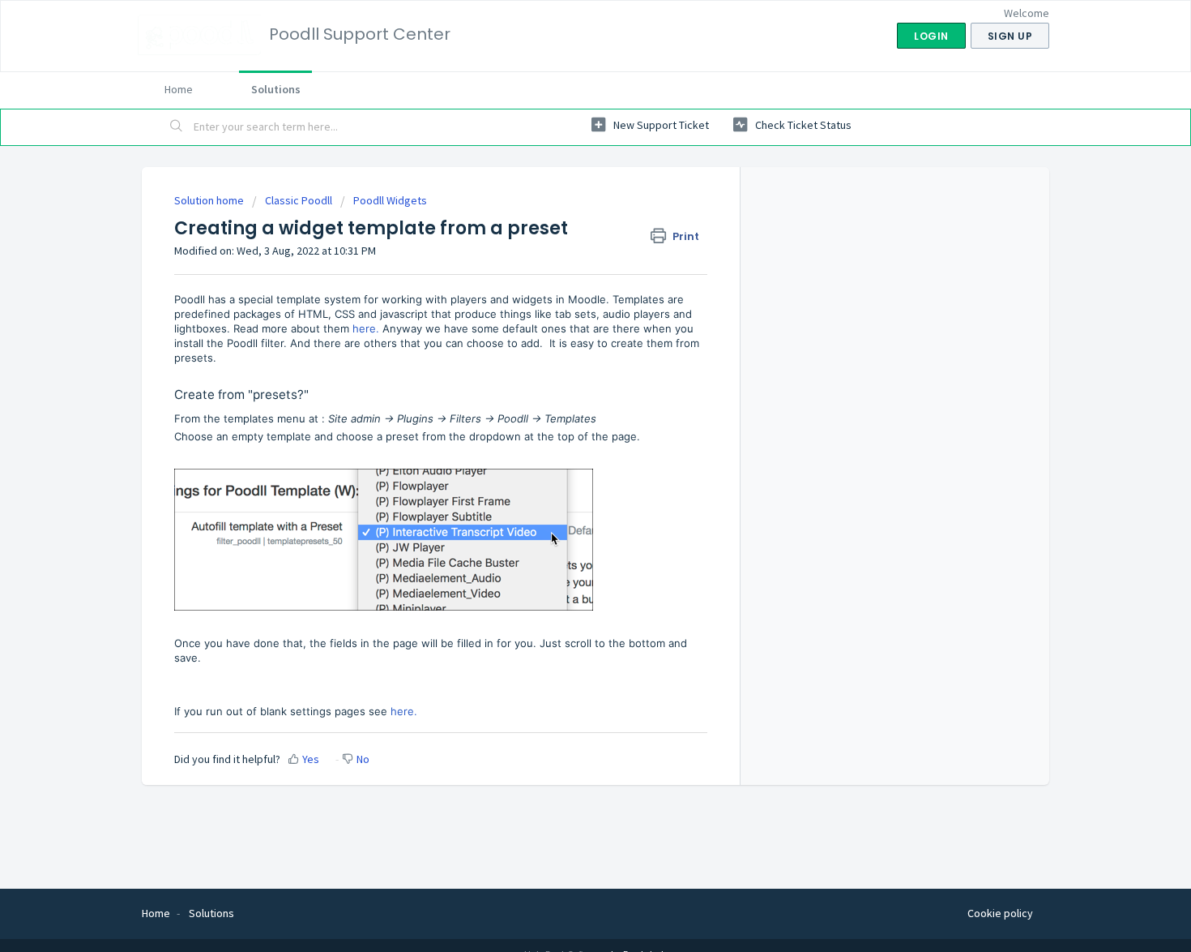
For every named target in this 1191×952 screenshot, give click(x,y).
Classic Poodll (298, 200)
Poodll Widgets (390, 200)
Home (178, 89)
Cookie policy (1000, 913)
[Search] (177, 127)
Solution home (210, 200)
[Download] (565, 264)
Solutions (276, 89)
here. (365, 328)
